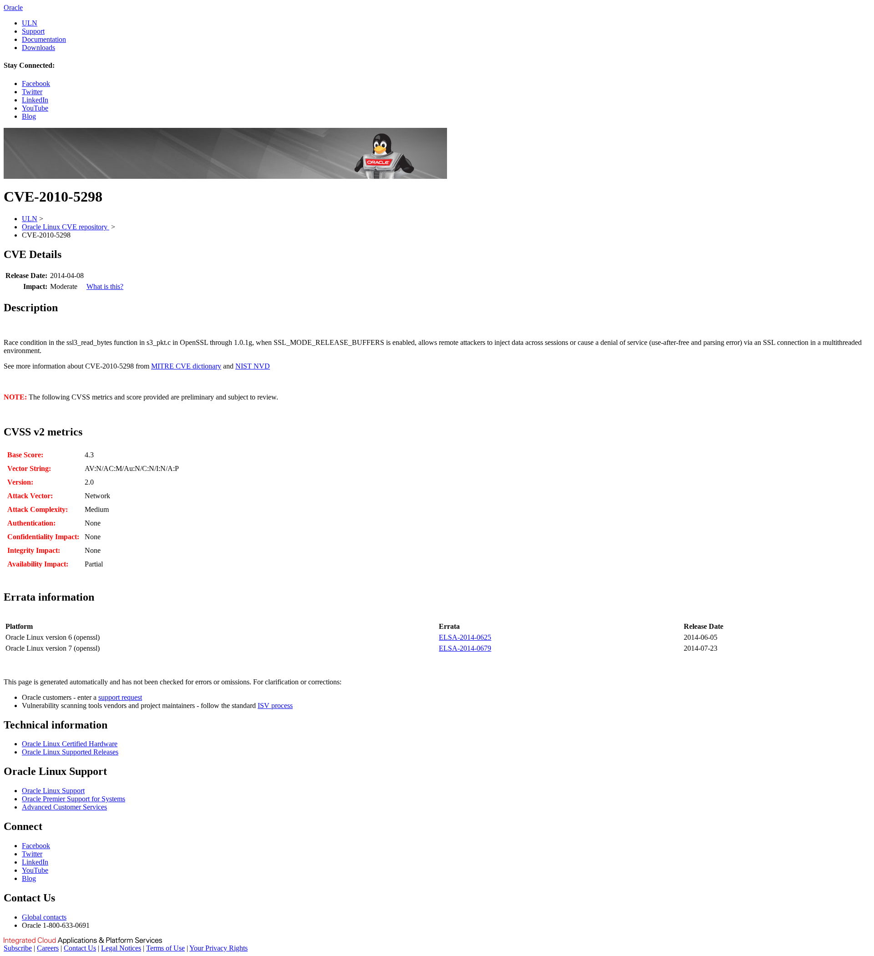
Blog (29, 116)
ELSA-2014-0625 (465, 637)
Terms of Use (165, 948)
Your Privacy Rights (218, 948)
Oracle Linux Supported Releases (70, 752)
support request (120, 697)
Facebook (36, 83)
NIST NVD (252, 366)
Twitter (32, 92)
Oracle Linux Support (53, 790)
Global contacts (44, 917)
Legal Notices (121, 948)
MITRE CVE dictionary (186, 366)
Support (33, 31)
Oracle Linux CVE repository (65, 227)
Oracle (13, 7)
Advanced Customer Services (64, 807)
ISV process (275, 705)
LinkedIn (35, 100)
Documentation (44, 39)
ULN (29, 23)
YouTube (35, 108)
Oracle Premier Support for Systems (73, 799)
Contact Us (80, 948)
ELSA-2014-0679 (465, 648)
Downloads (38, 47)
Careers (48, 948)
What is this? (104, 286)
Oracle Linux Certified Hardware (69, 744)
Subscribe (18, 948)
